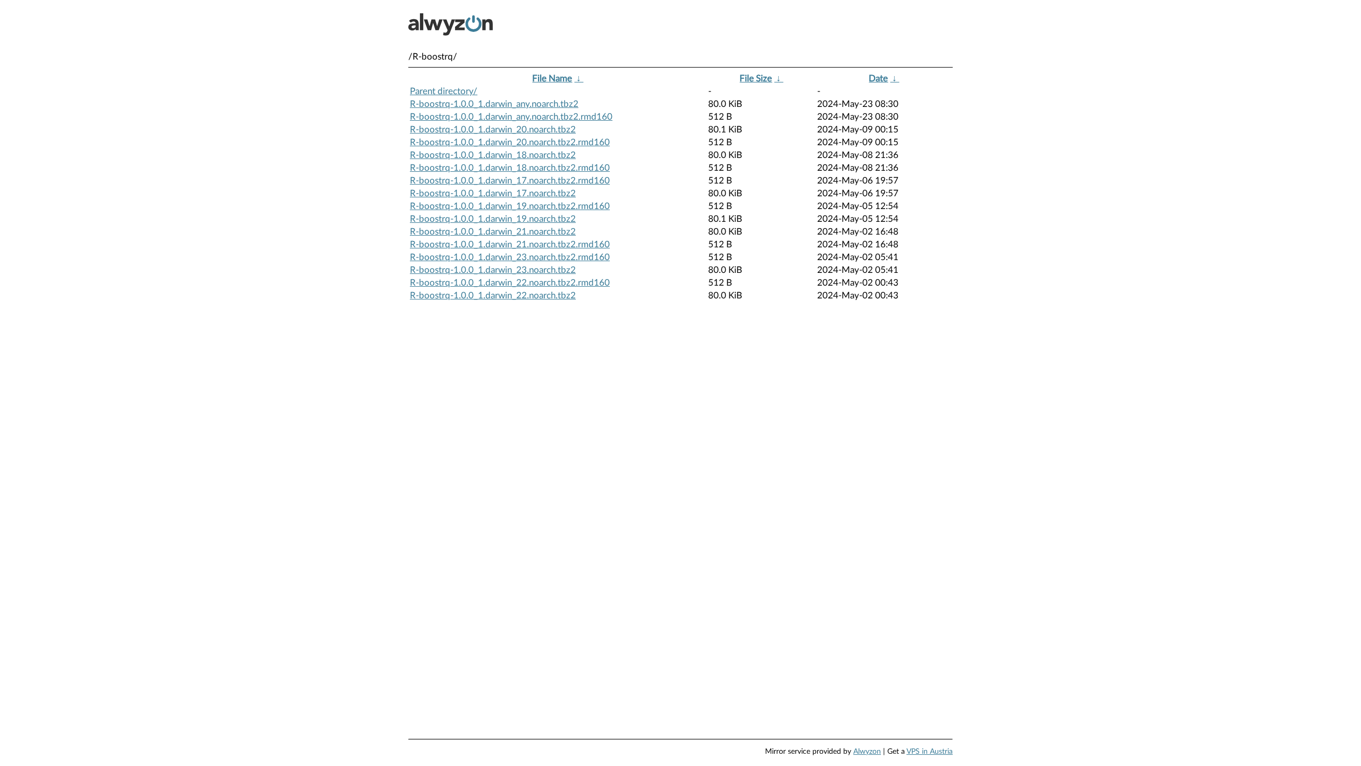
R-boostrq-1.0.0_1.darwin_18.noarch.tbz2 (493, 155)
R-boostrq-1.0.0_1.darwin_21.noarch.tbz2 (493, 231)
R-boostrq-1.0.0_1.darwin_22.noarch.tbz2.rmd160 (510, 282)
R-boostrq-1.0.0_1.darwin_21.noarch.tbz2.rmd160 (510, 244)
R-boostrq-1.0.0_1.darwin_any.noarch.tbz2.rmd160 (511, 116)
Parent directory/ (443, 91)
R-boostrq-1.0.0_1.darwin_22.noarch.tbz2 (493, 295)
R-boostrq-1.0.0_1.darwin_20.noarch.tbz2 (493, 129)
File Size (756, 78)
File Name (552, 78)
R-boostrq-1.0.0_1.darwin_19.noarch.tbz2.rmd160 (510, 206)
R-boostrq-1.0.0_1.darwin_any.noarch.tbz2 (494, 104)
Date (878, 78)
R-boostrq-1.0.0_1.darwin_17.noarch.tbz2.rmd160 (510, 180)
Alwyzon (867, 751)
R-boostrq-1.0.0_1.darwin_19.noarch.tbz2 (493, 218)
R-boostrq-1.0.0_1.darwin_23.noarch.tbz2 (493, 269)
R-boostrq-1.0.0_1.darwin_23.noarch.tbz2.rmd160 (510, 257)
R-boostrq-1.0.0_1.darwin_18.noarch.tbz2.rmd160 (510, 167)
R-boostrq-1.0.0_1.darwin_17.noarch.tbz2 (493, 193)
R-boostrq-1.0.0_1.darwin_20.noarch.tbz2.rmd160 (510, 142)
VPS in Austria (929, 751)
